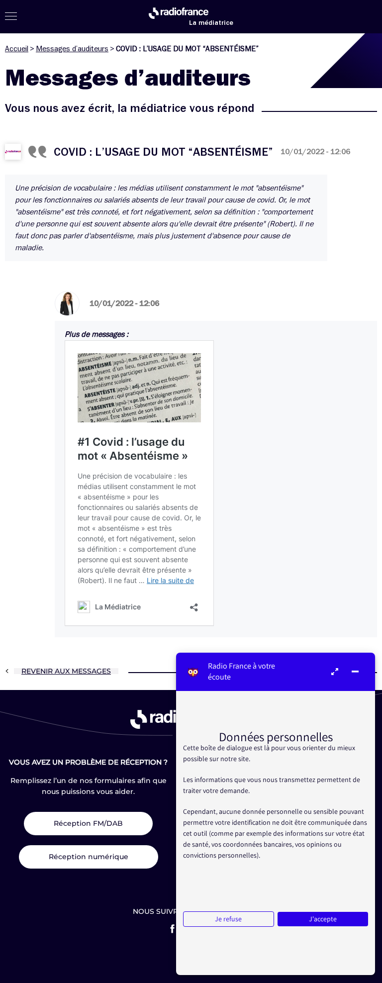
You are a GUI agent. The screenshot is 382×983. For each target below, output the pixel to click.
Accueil (16, 49)
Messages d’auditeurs (72, 49)
